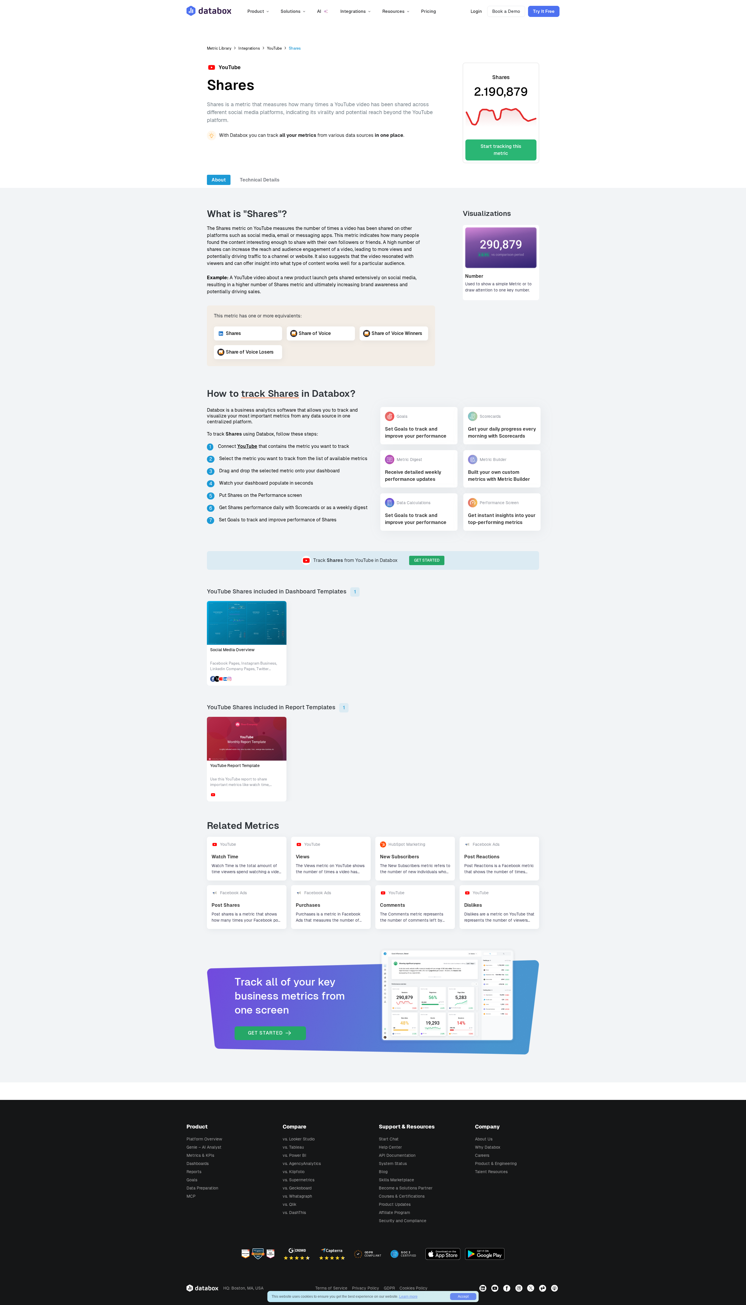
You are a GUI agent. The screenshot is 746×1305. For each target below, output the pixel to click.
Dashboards (197, 1163)
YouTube (274, 48)
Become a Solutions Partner (405, 1188)
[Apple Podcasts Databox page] (555, 1288)
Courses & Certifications (402, 1196)
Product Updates (395, 1204)
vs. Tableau (293, 1147)
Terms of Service (331, 1288)
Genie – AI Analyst (203, 1147)
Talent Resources (491, 1171)
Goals (191, 1180)
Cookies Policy (413, 1288)
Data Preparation (202, 1188)
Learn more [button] (408, 1296)
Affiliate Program (394, 1212)
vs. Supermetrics (298, 1180)
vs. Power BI (294, 1155)
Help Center (390, 1147)
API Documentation (397, 1155)
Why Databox (487, 1147)
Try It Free (544, 11)
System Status (393, 1163)
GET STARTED (426, 560)
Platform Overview (204, 1139)
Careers (482, 1155)
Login (476, 11)
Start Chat (389, 1139)
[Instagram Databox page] (519, 1288)
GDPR (389, 1288)
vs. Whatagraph (297, 1196)
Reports (193, 1171)
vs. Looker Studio (299, 1139)
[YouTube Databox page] (495, 1288)
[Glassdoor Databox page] (543, 1288)
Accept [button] (463, 1296)
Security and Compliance (402, 1220)
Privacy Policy (365, 1288)
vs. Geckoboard (297, 1188)
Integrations (249, 48)
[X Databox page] (531, 1288)
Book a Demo (506, 11)
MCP (191, 1196)
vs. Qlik (289, 1204)
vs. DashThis (294, 1212)
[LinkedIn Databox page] (483, 1288)
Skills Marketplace (396, 1180)
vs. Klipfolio (294, 1171)
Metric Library (219, 48)
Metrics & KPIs (200, 1155)
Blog (383, 1171)
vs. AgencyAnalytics (302, 1163)
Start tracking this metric (501, 150)
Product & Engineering (496, 1163)
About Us (483, 1139)
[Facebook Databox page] (507, 1288)
